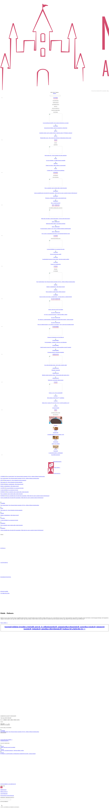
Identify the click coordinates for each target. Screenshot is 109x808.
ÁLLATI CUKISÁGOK (55, 298)
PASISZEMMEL (56, 326)
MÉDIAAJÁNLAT (4, 791)
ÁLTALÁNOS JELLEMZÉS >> (6, 739)
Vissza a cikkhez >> (4, 622)
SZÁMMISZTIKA (55, 104)
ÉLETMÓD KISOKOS (55, 454)
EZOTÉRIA (55, 97)
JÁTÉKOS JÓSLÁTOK (55, 412)
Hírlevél (54, 93)
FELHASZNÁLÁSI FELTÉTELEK (7, 795)
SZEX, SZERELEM (55, 204)
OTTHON (56, 266)
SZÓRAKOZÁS (56, 354)
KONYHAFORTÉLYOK (55, 238)
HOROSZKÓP (55, 102)
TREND (55, 139)
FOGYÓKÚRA (56, 177)
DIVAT (55, 142)
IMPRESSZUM (3, 789)
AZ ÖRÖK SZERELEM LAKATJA (55, 207)
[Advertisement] (54, 603)
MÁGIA (55, 106)
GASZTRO (55, 235)
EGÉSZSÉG (55, 172)
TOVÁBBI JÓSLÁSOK (4, 593)
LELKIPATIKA (56, 100)
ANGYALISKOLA (55, 108)
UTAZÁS (55, 382)
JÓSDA (55, 409)
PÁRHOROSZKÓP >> (4, 740)
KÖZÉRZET (55, 175)
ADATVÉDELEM (3, 793)
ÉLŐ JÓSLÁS (55, 414)
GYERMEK (55, 271)
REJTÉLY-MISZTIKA (55, 110)
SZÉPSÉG (56, 144)
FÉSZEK (55, 269)
